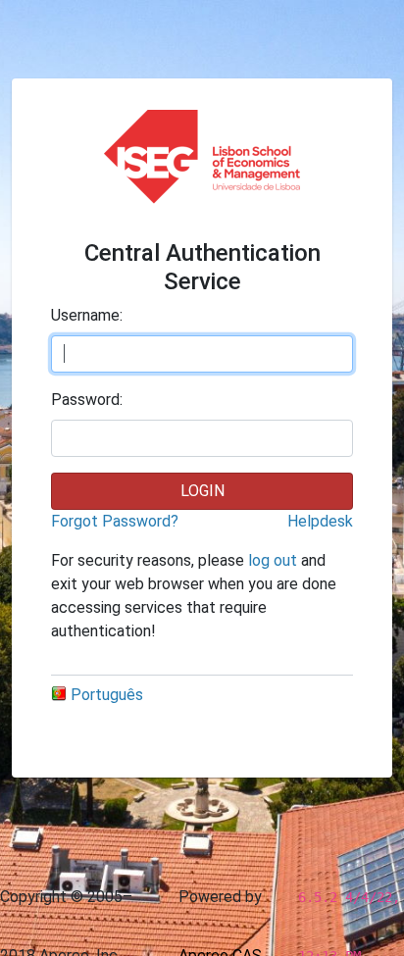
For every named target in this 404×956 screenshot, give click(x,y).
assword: (87, 399)
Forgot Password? (114, 521)
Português (107, 694)
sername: (87, 315)
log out (272, 560)
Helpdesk (320, 521)
